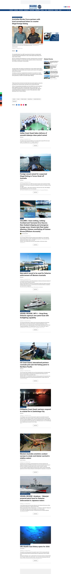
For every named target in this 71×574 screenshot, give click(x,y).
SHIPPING (16, 10)
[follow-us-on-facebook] (19, 105)
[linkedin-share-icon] (1, 99)
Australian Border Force (37, 99)
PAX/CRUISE (32, 10)
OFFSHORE (21, 10)
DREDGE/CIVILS (50, 10)
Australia (14, 99)
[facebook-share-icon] (1, 97)
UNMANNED (37, 10)
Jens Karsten (22, 548)
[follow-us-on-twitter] (26, 105)
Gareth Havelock (15, 46)
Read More (35, 145)
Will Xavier (21, 137)
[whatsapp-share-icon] (1, 93)
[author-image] (20, 233)
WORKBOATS (26, 10)
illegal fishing (30, 99)
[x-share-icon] (1, 95)
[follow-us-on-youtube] (21, 105)
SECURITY (11, 10)
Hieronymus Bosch (25, 233)
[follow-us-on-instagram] (24, 105)
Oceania (18, 99)
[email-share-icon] (1, 101)
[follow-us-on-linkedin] (17, 51)
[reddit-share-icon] (1, 105)
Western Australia (23, 99)
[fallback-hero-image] (47, 62)
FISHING (42, 10)
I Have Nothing (46, 237)
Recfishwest (14, 101)
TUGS (46, 10)
